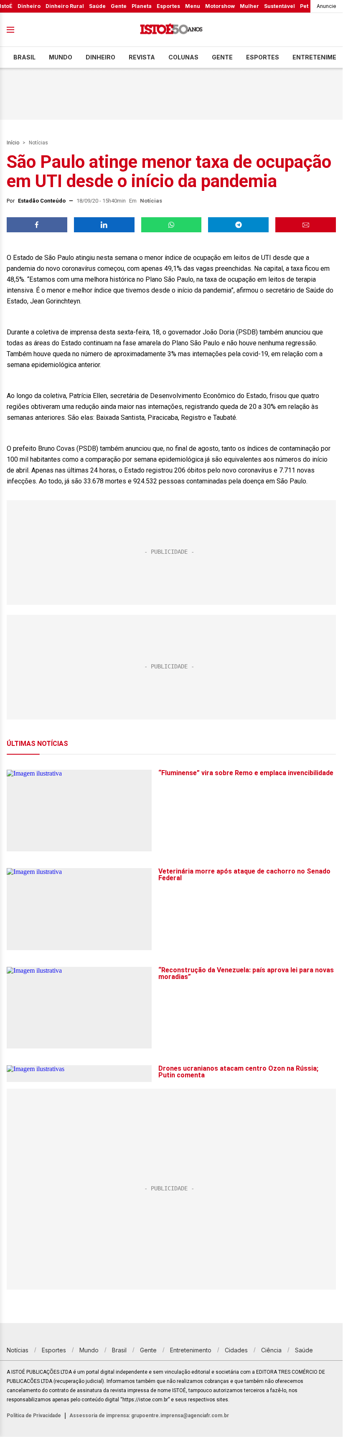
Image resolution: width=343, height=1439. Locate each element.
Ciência (271, 1350)
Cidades (236, 1350)
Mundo (60, 57)
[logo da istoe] (171, 30)
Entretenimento (190, 1350)
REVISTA (142, 57)
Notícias (38, 143)
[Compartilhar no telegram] (238, 224)
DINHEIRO (100, 57)
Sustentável (279, 6)
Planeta (142, 6)
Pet (304, 6)
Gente (119, 6)
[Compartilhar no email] (305, 224)
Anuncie (326, 6)
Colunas (183, 57)
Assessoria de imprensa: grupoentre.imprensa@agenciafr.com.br (149, 1415)
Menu (192, 6)
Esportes (168, 6)
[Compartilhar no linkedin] (104, 224)
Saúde (97, 6)
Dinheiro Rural (65, 6)
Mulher (249, 6)
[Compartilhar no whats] (171, 224)
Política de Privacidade (34, 1415)
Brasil (24, 57)
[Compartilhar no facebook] (37, 224)
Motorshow (220, 6)
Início (13, 143)
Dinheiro (29, 6)
